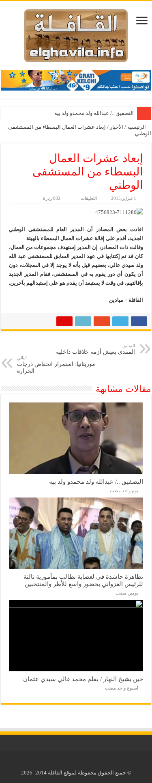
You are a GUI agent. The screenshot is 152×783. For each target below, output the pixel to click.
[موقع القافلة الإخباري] (76, 33)
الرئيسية (137, 127)
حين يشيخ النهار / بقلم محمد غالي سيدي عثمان (83, 678)
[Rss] (82, 763)
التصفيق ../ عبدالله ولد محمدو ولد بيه (94, 113)
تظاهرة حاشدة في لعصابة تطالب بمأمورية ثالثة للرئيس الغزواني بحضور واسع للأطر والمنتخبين (83, 580)
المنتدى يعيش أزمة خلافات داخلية (95, 349)
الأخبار (116, 127)
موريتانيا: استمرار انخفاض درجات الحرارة (56, 364)
